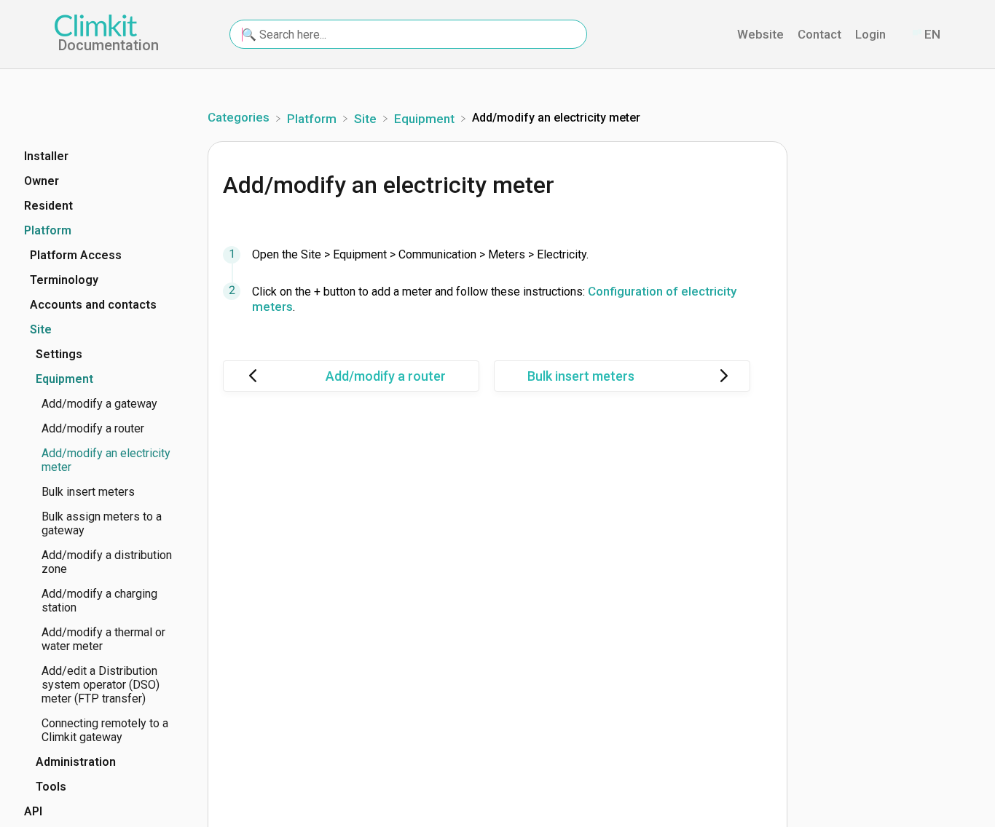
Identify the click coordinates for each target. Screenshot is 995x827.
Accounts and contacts (93, 305)
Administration (76, 762)
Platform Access (76, 255)
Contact (821, 34)
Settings (59, 354)
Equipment (64, 379)
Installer (46, 156)
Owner (41, 181)
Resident (48, 206)
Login (872, 34)
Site (41, 329)
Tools (51, 787)
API (33, 811)
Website (762, 34)
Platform (47, 230)
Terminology (64, 280)
